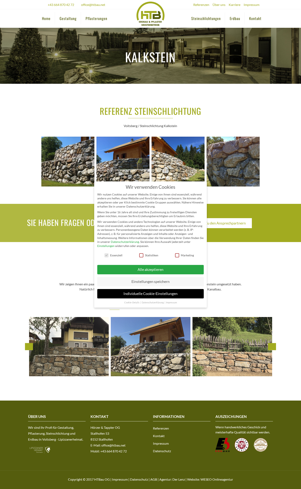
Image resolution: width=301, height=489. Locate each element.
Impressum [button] (171, 302)
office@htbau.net (93, 5)
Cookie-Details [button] (132, 302)
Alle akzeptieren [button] (150, 269)
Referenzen (201, 5)
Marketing (187, 255)
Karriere (234, 5)
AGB (153, 479)
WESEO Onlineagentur (216, 479)
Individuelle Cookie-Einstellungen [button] (150, 293)
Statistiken (151, 255)
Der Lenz (178, 479)
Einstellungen (105, 246)
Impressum (251, 5)
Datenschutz (162, 451)
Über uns (219, 5)
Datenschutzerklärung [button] (153, 302)
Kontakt (159, 436)
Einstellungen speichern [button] (150, 281)
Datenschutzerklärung (125, 241)
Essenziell (116, 255)
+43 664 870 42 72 (61, 5)
